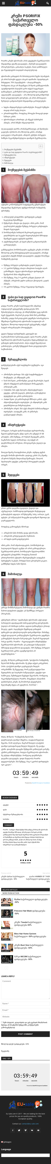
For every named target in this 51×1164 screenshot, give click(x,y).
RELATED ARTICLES (10, 890)
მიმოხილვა (8, 163)
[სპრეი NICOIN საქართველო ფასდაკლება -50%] (7, 959)
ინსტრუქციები (9, 158)
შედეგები (8, 160)
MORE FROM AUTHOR (11, 893)
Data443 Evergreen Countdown (41, 783)
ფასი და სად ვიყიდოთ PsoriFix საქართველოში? (23, 152)
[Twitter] (19, 1130)
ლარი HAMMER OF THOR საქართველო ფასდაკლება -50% (38, 879)
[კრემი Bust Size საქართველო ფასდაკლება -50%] (7, 948)
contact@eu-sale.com (30, 1124)
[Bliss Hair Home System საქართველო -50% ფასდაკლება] (7, 936)
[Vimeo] (25, 1130)
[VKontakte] (32, 1130)
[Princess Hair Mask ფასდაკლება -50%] (7, 913)
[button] (47, 3)
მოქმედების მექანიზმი (12, 149)
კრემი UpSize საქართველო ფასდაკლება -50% (13, 877)
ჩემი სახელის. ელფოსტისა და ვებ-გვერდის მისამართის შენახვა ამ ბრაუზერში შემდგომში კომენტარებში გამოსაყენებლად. (24, 1025)
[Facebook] (12, 1130)
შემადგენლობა (10, 155)
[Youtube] (38, 1130)
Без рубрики (5, 905)
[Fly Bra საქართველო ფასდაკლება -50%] (7, 902)
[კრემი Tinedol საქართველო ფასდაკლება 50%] (7, 925)
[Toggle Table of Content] (39, 146)
